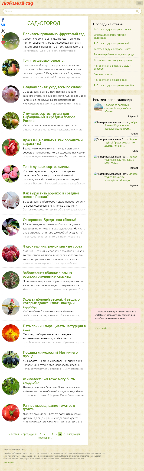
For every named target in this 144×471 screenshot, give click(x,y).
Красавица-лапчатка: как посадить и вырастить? (53, 142)
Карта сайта (102, 328)
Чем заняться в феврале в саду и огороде (112, 67)
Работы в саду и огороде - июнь (112, 29)
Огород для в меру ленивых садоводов (110, 36)
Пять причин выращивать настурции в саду (54, 327)
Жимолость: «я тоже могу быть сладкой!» (49, 381)
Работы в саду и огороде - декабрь (114, 85)
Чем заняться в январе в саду (110, 79)
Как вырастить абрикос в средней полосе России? (51, 195)
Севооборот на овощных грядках (113, 60)
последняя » (45, 437)
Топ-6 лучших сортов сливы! (46, 166)
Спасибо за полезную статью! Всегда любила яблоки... (117, 108)
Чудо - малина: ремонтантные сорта (52, 246)
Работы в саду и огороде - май (111, 43)
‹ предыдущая (29, 433)
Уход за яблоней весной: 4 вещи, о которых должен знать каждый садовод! (51, 303)
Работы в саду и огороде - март (112, 48)
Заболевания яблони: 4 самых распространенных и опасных (47, 274)
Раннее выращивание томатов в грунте (49, 407)
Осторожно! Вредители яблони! (49, 219)
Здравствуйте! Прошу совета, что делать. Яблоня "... (121, 142)
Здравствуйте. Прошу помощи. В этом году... (121, 159)
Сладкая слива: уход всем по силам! (52, 87)
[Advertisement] (117, 247)
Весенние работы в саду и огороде (114, 54)
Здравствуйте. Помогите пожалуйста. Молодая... (121, 177)
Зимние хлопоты (103, 74)
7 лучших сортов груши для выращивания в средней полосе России (49, 117)
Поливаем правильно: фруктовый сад (54, 34)
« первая (14, 433)
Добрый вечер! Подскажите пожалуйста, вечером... (120, 125)
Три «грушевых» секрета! (44, 60)
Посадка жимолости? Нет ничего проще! (50, 354)
